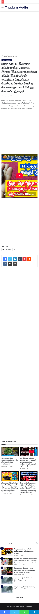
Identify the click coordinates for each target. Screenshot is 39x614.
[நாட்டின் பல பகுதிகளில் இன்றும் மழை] (7, 589)
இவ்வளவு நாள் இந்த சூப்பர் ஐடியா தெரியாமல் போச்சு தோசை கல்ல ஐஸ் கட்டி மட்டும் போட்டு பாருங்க (24, 570)
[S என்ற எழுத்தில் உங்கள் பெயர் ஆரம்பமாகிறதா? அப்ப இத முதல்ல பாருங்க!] (7, 551)
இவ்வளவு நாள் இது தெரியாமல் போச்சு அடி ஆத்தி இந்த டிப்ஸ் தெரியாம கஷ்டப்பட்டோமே (10, 461)
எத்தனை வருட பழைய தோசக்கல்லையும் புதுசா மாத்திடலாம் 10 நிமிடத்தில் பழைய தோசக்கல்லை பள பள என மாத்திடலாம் (25, 561)
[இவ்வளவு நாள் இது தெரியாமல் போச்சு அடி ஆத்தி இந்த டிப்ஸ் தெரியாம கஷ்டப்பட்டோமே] (10, 451)
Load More (19, 597)
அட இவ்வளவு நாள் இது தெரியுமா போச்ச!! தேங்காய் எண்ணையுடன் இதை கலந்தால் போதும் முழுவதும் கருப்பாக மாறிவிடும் (28, 462)
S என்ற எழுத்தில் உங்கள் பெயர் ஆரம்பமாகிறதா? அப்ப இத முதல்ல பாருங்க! (24, 551)
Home (5, 56)
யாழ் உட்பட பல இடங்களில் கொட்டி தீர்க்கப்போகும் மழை (23, 579)
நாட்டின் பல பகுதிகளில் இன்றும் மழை (24, 587)
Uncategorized (12, 56)
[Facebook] (5, 259)
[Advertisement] (19, 32)
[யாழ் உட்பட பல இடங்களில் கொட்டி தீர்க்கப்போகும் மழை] (7, 580)
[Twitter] (10, 259)
